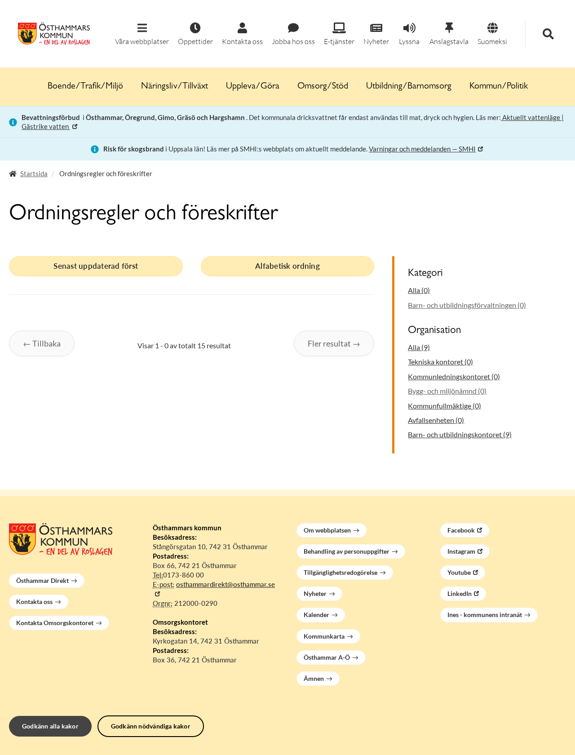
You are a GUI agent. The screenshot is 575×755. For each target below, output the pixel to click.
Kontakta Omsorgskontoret (54, 622)
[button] (142, 34)
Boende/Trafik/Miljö (85, 86)
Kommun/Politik (498, 86)
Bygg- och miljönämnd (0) (447, 390)
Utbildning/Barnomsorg (408, 86)
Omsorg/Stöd (322, 86)
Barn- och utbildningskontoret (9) (460, 434)
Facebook (461, 530)
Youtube (459, 572)
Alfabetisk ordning (287, 266)
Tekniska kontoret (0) (440, 361)
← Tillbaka (42, 343)
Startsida (34, 173)
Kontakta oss (34, 601)
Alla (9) (419, 347)
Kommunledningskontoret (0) (454, 376)
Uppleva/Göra (252, 86)
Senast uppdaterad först (95, 266)
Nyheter (315, 593)
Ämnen (314, 678)
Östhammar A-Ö (327, 657)
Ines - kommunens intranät (484, 614)
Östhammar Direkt (42, 580)
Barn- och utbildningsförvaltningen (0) (467, 305)
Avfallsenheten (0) (436, 420)
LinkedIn (459, 593)
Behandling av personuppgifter (346, 551)
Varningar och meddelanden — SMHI (422, 149)
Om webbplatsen (327, 530)
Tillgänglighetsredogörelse (340, 572)
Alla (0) (419, 290)
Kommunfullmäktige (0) (444, 405)
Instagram (461, 551)
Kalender (316, 614)
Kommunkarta (324, 636)
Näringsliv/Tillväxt (174, 86)
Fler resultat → (334, 343)
